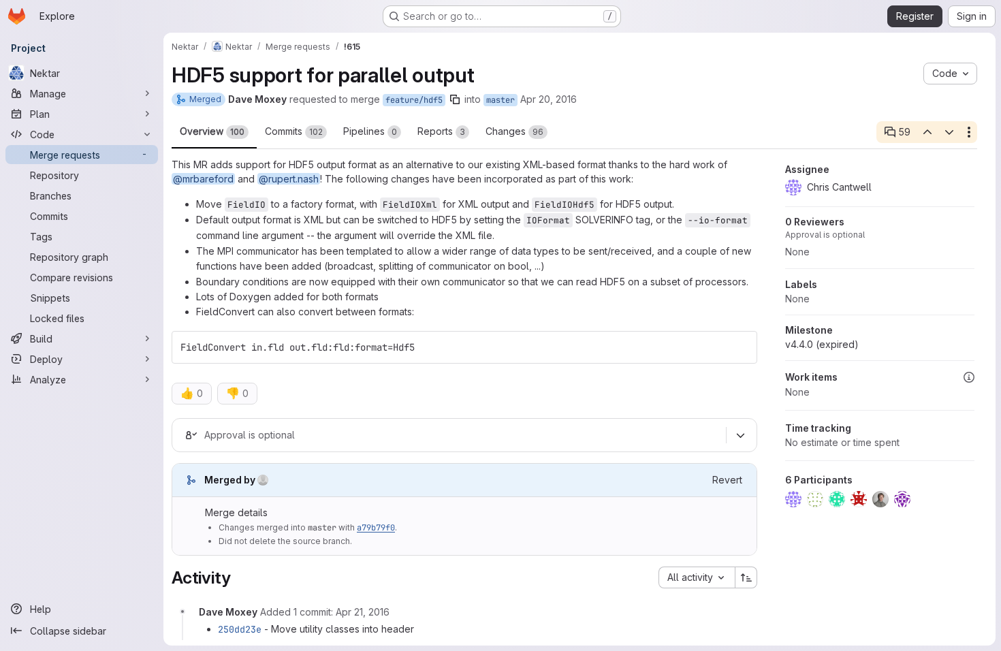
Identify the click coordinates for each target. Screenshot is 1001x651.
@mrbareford (203, 179)
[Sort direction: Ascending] (746, 577)
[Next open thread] (949, 132)
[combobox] (696, 577)
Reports (441, 131)
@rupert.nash (289, 179)
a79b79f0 (376, 527)
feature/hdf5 (414, 100)
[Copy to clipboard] (741, 347)
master (500, 100)
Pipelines (370, 131)
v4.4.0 (822, 344)
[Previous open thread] (927, 132)
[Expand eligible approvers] (740, 435)
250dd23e (239, 629)
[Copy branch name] (455, 99)
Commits (294, 131)
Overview (212, 131)
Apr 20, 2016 (548, 99)
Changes (514, 131)
